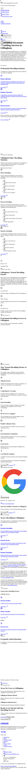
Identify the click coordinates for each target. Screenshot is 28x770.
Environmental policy (7, 686)
